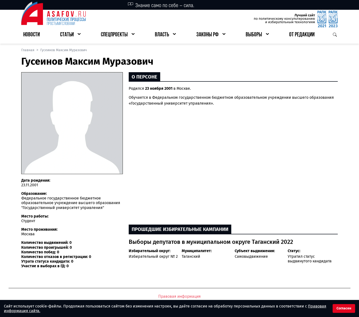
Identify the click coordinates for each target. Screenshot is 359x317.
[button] (70, 35)
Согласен (344, 308)
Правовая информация (179, 296)
